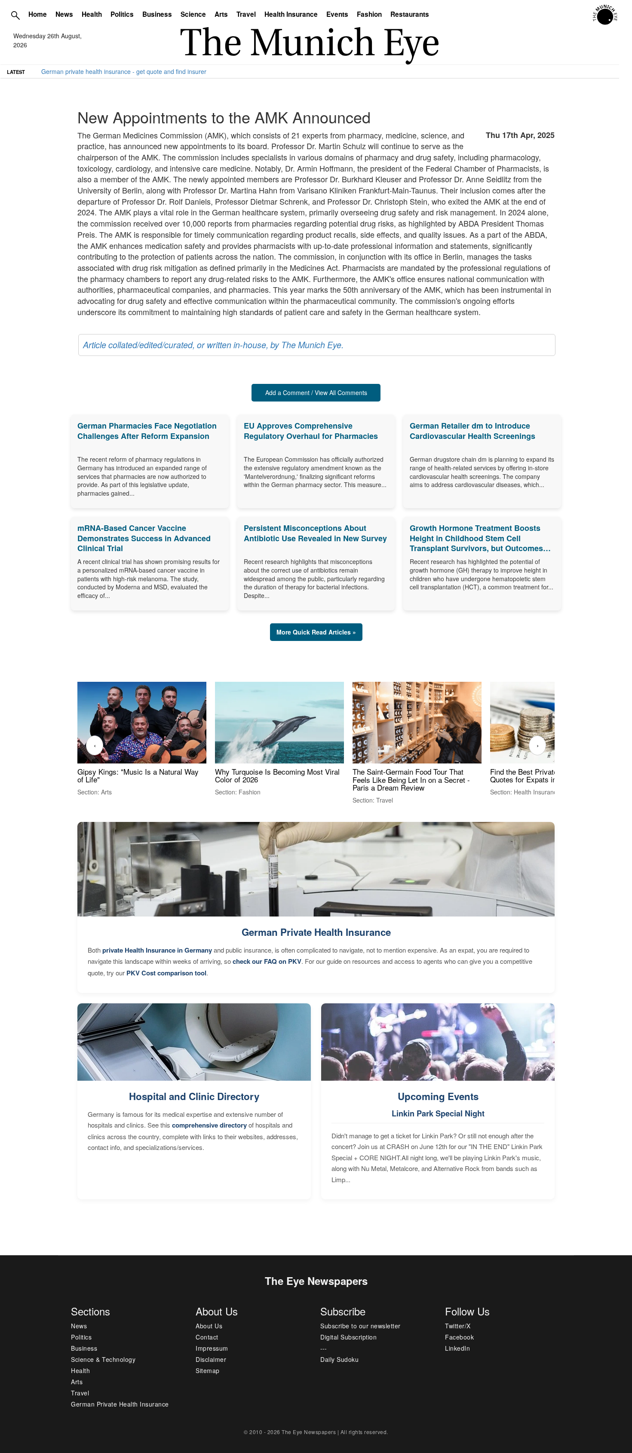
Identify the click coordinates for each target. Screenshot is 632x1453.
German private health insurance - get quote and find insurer (123, 71)
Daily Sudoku (339, 1359)
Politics (122, 14)
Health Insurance (291, 14)
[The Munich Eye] (605, 15)
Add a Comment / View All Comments (316, 392)
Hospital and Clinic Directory (194, 1096)
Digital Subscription (348, 1337)
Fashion (369, 14)
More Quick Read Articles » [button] (316, 632)
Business (157, 14)
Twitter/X (458, 1325)
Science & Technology (103, 1359)
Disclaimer (211, 1359)
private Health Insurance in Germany (157, 950)
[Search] (15, 15)
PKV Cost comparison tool (166, 973)
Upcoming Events (438, 1096)
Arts (221, 14)
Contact (207, 1337)
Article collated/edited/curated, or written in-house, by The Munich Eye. (213, 345)
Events (337, 14)
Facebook (459, 1337)
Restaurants (409, 14)
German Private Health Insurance (316, 932)
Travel (246, 14)
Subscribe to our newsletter (360, 1325)
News (64, 14)
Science (193, 14)
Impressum (212, 1348)
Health (92, 14)
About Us (209, 1325)
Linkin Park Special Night (438, 1113)
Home (37, 14)
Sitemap (208, 1370)
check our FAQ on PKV (267, 961)
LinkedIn (457, 1348)
